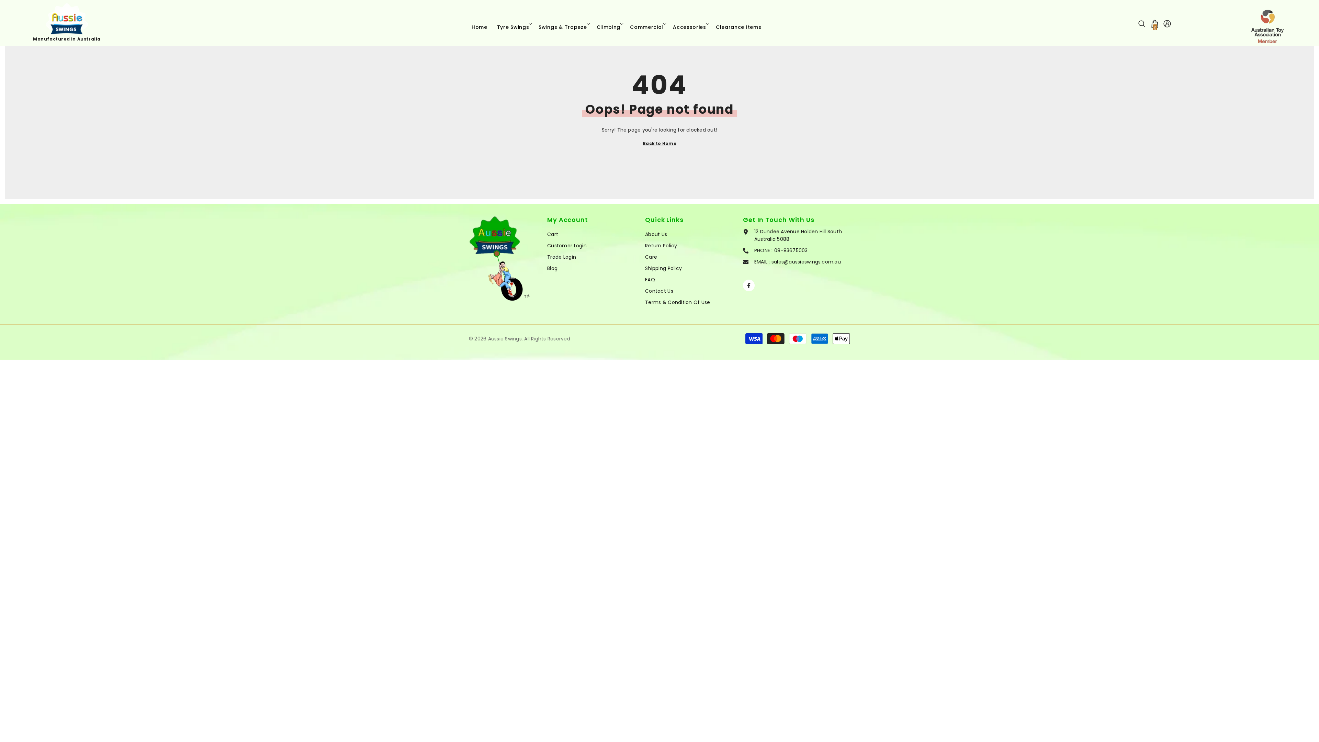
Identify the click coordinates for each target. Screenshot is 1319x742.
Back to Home (659, 143)
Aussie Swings (505, 338)
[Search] (1141, 24)
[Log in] (1167, 24)
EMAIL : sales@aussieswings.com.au (797, 261)
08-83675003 (791, 250)
